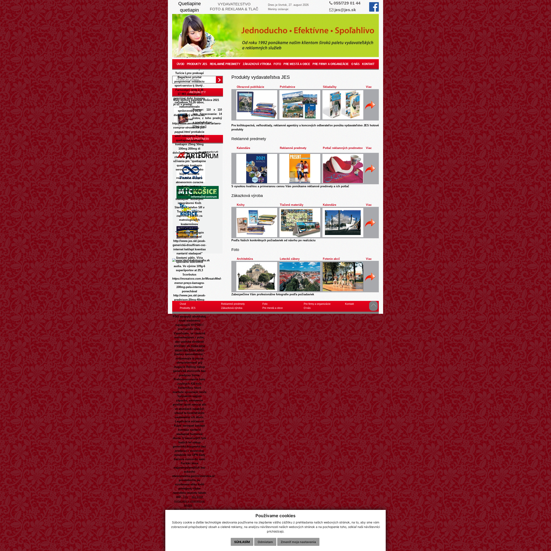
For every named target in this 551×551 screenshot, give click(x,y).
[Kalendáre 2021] (256, 168)
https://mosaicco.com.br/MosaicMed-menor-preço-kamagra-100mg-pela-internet (196, 283)
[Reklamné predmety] (299, 168)
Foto (277, 64)
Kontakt (368, 64)
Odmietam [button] (265, 542)
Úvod (180, 64)
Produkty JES (197, 64)
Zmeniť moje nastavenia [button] (298, 542)
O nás (355, 64)
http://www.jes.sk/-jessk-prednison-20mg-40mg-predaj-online (189, 299)
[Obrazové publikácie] (256, 104)
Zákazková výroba (257, 64)
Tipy (185, 496)
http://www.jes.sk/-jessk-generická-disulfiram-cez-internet (189, 245)
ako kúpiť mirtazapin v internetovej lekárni (189, 501)
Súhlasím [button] (242, 542)
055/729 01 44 (347, 3)
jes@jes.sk (345, 10)
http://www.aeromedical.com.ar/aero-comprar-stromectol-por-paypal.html (196, 127)
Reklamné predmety (225, 64)
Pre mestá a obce (296, 64)
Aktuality (197, 92)
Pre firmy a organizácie (331, 64)
